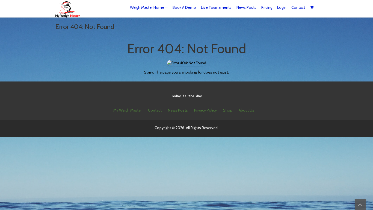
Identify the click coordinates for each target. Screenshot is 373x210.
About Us (246, 110)
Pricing (266, 7)
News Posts (246, 7)
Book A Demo (184, 7)
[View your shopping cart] (312, 7)
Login (281, 7)
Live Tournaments (216, 7)
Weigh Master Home (147, 7)
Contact (298, 7)
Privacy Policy (205, 110)
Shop (227, 110)
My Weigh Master (127, 110)
